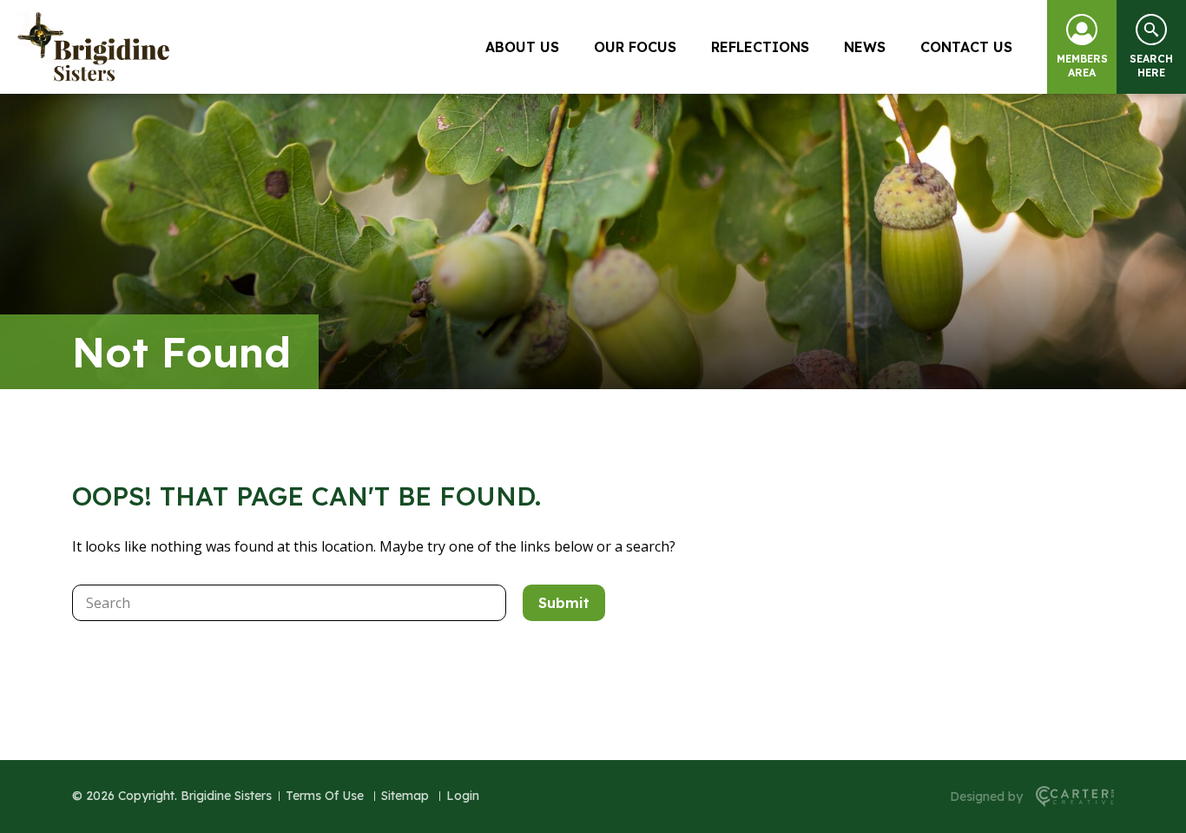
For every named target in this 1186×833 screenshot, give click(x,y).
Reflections (760, 47)
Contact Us (966, 47)
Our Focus (635, 47)
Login (462, 795)
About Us (522, 47)
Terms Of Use (325, 795)
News (865, 47)
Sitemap (405, 795)
